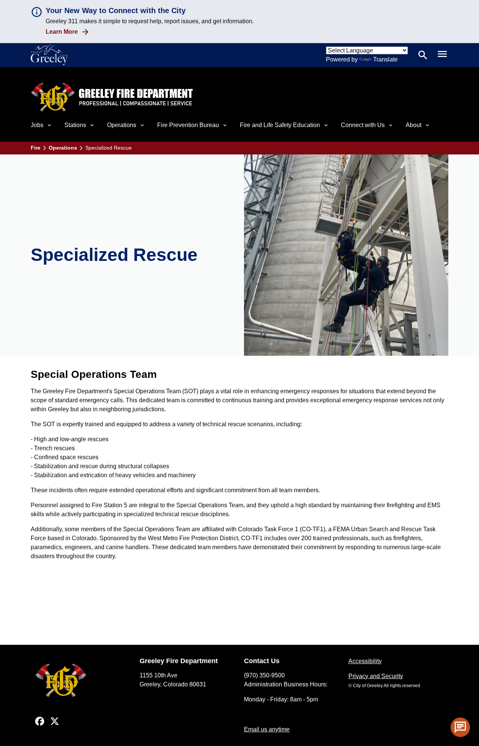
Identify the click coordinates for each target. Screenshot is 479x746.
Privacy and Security (375, 676)
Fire (35, 148)
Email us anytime (267, 729)
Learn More (62, 31)
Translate (385, 59)
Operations (63, 148)
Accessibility (365, 661)
